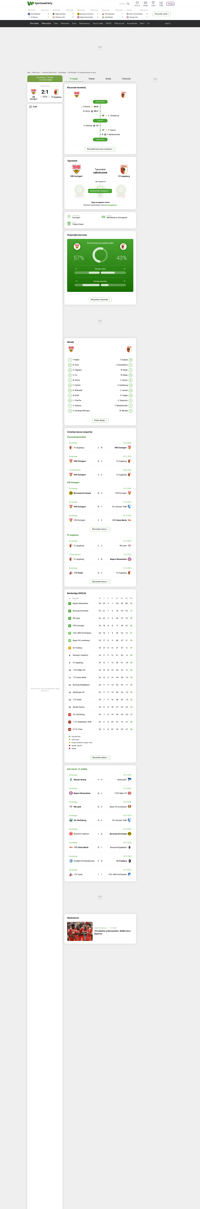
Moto (142, 23)
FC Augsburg (78, 663)
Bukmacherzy (84, 23)
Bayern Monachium (80, 603)
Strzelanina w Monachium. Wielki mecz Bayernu (112, 932)
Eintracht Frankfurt (80, 655)
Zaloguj (170, 4)
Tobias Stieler (78, 224)
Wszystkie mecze (99, 529)
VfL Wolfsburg (79, 714)
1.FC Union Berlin (79, 677)
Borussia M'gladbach (81, 685)
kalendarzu (112, 205)
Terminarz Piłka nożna (49, 72)
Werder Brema (78, 707)
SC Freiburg (77, 648)
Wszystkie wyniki (161, 14)
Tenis (55, 23)
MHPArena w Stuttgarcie (117, 217)
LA (148, 23)
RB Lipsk (76, 618)
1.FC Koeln (77, 700)
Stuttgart (76, 217)
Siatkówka (65, 23)
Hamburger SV (78, 692)
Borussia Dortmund (80, 611)
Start (28, 72)
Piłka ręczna (119, 23)
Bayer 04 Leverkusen (81, 640)
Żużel (74, 23)
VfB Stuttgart (78, 626)
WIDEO (108, 23)
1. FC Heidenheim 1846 (82, 722)
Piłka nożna (46, 23)
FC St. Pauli (77, 729)
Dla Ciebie (34, 23)
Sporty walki (98, 23)
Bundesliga (62, 72)
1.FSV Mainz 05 (79, 670)
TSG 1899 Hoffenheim (82, 633)
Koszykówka (132, 23)
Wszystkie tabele (99, 757)
